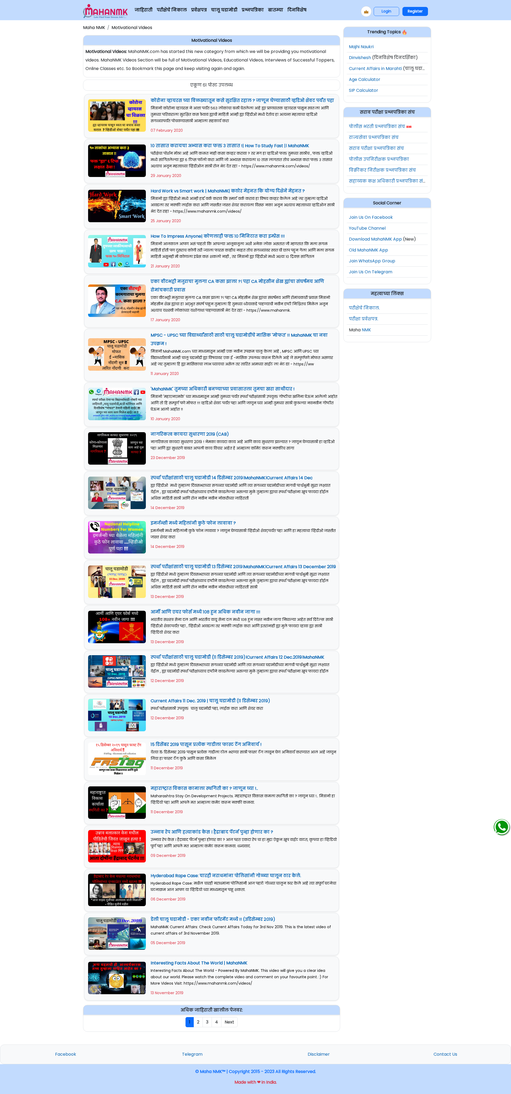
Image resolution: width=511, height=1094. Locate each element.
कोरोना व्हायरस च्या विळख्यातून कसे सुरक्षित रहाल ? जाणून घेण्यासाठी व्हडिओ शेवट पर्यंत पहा (242, 100)
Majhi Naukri (361, 47)
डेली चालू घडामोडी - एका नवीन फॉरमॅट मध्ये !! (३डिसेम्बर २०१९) (213, 919)
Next (229, 1022)
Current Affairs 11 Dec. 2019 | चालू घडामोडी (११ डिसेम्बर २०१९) (210, 701)
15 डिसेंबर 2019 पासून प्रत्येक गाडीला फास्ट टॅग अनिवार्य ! (206, 744)
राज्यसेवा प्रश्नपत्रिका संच (374, 137)
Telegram (192, 1054)
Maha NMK (94, 27)
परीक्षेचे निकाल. (364, 308)
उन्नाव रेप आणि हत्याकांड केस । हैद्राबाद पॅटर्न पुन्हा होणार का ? (212, 832)
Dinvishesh (360, 58)
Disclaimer (319, 1054)
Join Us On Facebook (371, 217)
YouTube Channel (367, 228)
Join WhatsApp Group (372, 261)
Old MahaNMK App (368, 250)
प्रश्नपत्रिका (253, 10)
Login (386, 11)
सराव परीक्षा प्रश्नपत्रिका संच (376, 148)
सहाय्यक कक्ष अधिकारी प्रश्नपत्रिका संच (387, 181)
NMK (366, 330)
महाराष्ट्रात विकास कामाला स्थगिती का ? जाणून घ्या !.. (204, 788)
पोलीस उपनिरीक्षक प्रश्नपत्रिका (379, 159)
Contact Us (445, 1054)
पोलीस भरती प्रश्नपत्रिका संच (377, 126)
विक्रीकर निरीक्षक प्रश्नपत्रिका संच (382, 170)
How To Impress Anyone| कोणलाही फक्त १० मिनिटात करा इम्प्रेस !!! (218, 236)
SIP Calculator (363, 90)
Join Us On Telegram (370, 272)
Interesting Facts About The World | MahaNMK (199, 963)
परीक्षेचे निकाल (172, 10)
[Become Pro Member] (366, 11)
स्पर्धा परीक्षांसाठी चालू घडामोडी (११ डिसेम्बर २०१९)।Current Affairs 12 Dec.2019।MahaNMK (237, 657)
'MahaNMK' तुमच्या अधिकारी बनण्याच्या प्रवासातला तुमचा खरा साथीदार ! (223, 389)
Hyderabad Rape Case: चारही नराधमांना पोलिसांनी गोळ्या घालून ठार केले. (226, 876)
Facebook (65, 1054)
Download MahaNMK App (375, 239)
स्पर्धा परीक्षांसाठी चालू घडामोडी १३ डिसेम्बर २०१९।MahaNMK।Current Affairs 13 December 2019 (243, 567)
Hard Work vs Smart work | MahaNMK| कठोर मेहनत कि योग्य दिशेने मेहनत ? (228, 191)
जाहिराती (144, 10)
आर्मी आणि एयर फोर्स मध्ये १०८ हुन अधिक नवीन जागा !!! (205, 612)
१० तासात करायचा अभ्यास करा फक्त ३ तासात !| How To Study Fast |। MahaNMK (230, 146)
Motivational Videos (132, 27)
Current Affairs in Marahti (375, 68)
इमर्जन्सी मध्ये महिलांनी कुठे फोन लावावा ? (193, 523)
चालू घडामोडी (224, 10)
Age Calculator (364, 79)
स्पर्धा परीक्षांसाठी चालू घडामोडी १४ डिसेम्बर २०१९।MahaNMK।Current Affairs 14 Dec (232, 478)
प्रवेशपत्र (199, 10)
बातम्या (275, 10)
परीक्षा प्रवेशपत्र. (363, 319)
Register (415, 11)
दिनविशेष (296, 10)
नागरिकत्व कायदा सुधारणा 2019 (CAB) (190, 434)
